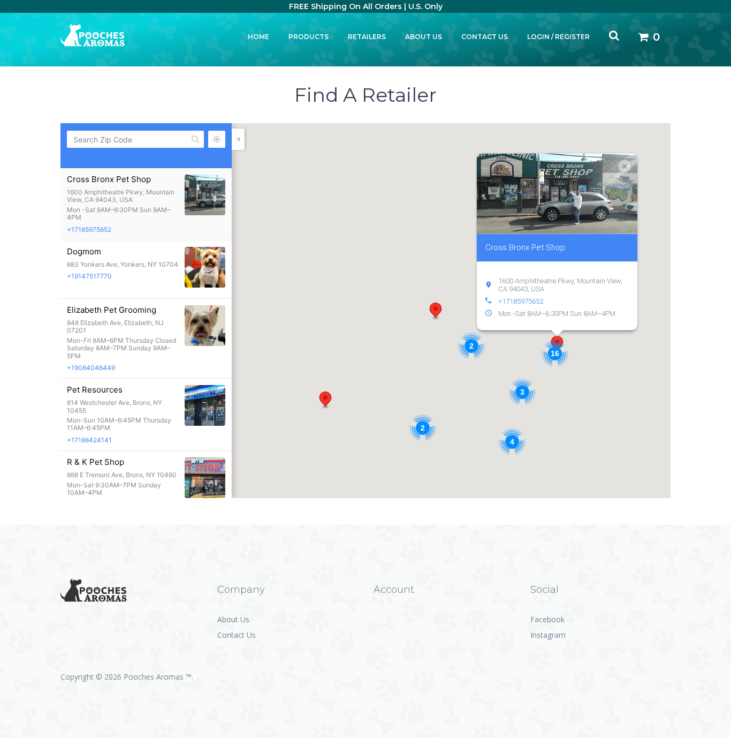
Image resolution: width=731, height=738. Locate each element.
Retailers (367, 37)
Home (258, 37)
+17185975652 (89, 229)
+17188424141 (89, 440)
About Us (423, 37)
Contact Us (484, 37)
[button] (435, 311)
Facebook (547, 619)
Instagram (548, 635)
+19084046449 (91, 368)
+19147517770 (89, 276)
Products (308, 37)
